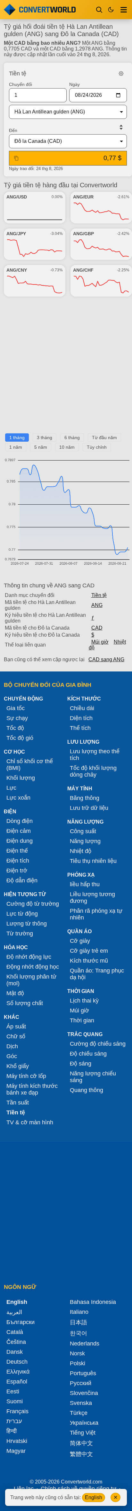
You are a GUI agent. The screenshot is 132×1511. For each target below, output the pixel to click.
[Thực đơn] (123, 9)
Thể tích (80, 728)
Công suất (83, 831)
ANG (97, 605)
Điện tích (17, 860)
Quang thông (86, 1090)
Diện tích (81, 718)
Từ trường (19, 933)
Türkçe (78, 1413)
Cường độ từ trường (32, 904)
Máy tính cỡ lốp (26, 1076)
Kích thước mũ (89, 960)
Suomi (14, 1401)
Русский (80, 1383)
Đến (13, 130)
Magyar (16, 1451)
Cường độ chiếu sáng (98, 1044)
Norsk (77, 1353)
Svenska (81, 1403)
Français (17, 1411)
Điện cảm (18, 831)
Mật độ (15, 993)
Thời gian (82, 1020)
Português (83, 1373)
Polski (77, 1363)
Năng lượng (85, 841)
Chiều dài (82, 708)
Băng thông (84, 798)
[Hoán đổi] (121, 127)
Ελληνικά (17, 1371)
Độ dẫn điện (21, 880)
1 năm (15, 447)
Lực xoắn (18, 797)
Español (16, 1381)
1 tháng (17, 437)
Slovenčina (84, 1393)
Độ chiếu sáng (88, 1053)
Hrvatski (16, 1441)
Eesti (12, 1391)
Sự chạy (17, 718)
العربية (14, 1312)
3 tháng (44, 437)
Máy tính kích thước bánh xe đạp (32, 1089)
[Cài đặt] (121, 73)
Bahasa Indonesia (93, 1302)
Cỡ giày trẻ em (89, 951)
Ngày (74, 84)
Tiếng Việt (82, 1433)
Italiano (79, 1312)
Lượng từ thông (26, 923)
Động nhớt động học (32, 967)
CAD (97, 628)
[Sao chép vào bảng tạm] (16, 158)
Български (20, 1322)
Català (14, 1332)
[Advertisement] (66, 367)
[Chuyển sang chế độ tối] (111, 9)
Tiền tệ (99, 595)
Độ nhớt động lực (28, 957)
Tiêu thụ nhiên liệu (93, 861)
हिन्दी (11, 1431)
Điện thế (17, 851)
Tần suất (17, 1102)
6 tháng (72, 437)
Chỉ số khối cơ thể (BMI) (29, 764)
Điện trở (16, 870)
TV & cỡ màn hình (29, 1122)
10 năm (67, 447)
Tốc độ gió (19, 738)
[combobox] (62, 112)
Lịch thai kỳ (84, 1000)
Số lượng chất (24, 1003)
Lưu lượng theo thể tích (95, 754)
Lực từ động (22, 913)
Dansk (14, 1352)
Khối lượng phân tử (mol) (31, 980)
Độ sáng (80, 1063)
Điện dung (19, 841)
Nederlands (84, 1343)
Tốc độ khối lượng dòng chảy (93, 771)
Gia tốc (15, 708)
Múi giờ (100, 642)
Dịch (12, 1046)
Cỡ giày (80, 941)
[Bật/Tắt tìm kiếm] (99, 9)
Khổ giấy (17, 1066)
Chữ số (15, 1036)
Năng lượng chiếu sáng (93, 1076)
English (93, 1497)
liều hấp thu (85, 884)
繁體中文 (81, 1454)
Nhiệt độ (80, 851)
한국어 (78, 1333)
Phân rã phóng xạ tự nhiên (96, 914)
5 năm (40, 447)
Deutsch (17, 1362)
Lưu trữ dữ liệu (89, 808)
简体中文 (81, 1443)
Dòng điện (19, 821)
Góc (11, 1056)
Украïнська (84, 1423)
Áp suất (16, 1026)
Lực (11, 788)
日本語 (78, 1322)
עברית (14, 1421)
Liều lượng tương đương (92, 897)
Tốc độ (15, 728)
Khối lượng (20, 778)
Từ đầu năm (104, 437)
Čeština (16, 1342)
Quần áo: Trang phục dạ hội (97, 973)
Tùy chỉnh (97, 447)
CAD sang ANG (106, 659)
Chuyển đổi (20, 84)
